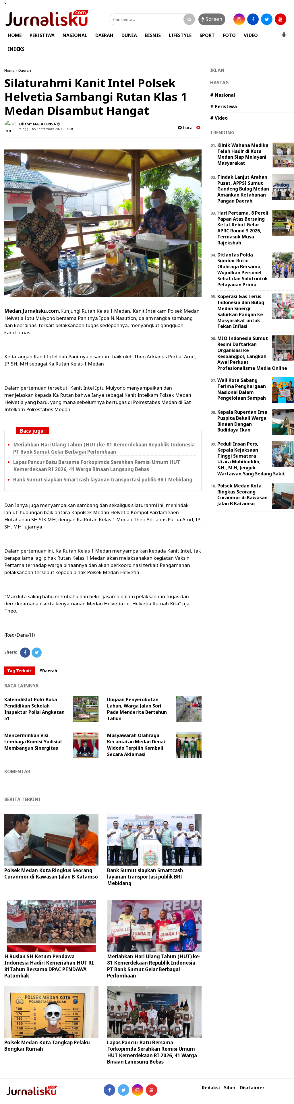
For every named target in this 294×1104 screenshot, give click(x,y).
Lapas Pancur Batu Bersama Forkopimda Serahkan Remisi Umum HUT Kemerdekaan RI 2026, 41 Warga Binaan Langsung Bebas (152, 1052)
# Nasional (222, 95)
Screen (213, 18)
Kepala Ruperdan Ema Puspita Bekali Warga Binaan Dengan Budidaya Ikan (242, 421)
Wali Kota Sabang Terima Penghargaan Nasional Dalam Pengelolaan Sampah (241, 389)
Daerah (24, 70)
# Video (219, 118)
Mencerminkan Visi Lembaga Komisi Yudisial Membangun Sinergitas (33, 741)
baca (187, 127)
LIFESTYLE (180, 35)
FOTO (229, 35)
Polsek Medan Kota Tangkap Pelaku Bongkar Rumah (47, 1045)
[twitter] (266, 19)
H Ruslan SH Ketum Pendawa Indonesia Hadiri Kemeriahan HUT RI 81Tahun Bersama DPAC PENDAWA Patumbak (49, 966)
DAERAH (104, 35)
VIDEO (251, 35)
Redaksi (211, 1088)
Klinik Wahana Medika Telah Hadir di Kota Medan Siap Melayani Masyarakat (242, 154)
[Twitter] (37, 653)
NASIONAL (75, 35)
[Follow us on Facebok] (109, 1090)
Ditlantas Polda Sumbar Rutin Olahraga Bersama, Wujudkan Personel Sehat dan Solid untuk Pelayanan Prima (242, 270)
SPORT (207, 35)
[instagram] (239, 19)
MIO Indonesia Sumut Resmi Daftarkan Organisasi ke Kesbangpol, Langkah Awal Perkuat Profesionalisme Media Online (252, 353)
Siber (230, 1088)
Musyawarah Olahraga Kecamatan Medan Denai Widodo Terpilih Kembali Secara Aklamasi (136, 744)
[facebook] (253, 19)
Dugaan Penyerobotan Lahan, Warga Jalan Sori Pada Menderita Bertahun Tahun (137, 709)
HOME (15, 35)
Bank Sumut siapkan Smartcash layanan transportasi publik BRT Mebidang (102, 479)
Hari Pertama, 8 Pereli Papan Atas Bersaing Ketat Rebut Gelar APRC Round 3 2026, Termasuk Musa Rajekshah (242, 228)
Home (9, 70)
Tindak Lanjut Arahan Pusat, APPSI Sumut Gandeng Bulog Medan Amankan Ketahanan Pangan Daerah (243, 189)
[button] (284, 32)
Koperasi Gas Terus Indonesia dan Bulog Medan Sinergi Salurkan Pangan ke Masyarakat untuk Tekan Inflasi (240, 311)
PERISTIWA (42, 35)
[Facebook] (25, 653)
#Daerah (48, 670)
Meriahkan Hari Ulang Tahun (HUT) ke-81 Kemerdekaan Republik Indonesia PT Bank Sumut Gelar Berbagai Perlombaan (153, 966)
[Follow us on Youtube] (151, 1090)
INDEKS (16, 49)
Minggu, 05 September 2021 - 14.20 (46, 129)
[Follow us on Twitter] (123, 1090)
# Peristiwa (223, 106)
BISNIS (153, 35)
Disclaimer (252, 1088)
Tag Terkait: (19, 670)
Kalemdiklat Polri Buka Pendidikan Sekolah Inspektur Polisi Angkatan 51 (34, 709)
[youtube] (280, 19)
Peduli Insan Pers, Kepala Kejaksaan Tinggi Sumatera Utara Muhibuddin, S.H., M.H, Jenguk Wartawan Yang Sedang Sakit (251, 459)
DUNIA (129, 35)
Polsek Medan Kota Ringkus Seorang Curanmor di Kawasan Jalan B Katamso (51, 873)
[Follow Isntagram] (137, 1090)
